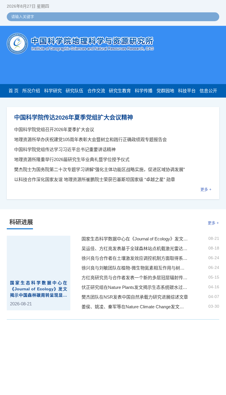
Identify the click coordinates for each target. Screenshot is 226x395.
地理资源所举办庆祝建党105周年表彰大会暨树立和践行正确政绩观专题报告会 (90, 139)
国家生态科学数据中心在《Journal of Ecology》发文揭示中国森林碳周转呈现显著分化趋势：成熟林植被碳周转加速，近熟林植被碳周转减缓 (38, 290)
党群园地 (165, 90)
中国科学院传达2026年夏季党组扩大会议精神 (73, 117)
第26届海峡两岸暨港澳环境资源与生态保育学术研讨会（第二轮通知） (110, 362)
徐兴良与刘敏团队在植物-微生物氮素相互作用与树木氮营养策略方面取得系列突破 (135, 268)
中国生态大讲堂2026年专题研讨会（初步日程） (88, 380)
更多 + (206, 189)
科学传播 (143, 90)
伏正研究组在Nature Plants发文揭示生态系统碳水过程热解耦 (135, 287)
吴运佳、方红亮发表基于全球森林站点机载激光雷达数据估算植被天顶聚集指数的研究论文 (135, 248)
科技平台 (187, 90)
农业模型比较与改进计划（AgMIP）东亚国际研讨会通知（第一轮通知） (112, 343)
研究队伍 (74, 90)
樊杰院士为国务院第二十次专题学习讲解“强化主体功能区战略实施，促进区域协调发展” (99, 169)
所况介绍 (31, 90)
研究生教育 (120, 90)
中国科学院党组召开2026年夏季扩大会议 (54, 129)
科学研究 (53, 90)
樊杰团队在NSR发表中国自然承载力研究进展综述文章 (135, 297)
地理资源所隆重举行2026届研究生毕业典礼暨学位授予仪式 (71, 159)
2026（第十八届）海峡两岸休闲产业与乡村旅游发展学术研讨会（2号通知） (115, 352)
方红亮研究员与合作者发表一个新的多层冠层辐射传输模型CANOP (135, 277)
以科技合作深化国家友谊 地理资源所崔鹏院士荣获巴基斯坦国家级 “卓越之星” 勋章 (94, 179)
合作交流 (96, 90)
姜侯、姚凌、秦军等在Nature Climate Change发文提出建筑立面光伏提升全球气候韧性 (135, 306)
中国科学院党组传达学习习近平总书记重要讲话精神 (65, 149)
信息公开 (208, 90)
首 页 (14, 90)
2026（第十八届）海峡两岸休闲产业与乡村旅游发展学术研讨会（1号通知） (115, 371)
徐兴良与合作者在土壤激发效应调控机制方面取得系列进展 (135, 258)
